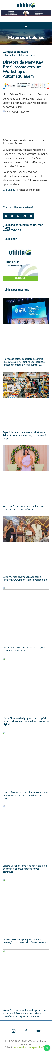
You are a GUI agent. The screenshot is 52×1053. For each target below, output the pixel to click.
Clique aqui (9, 189)
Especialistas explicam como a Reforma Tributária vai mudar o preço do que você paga (24, 435)
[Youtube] (38, 1031)
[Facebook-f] (26, 1031)
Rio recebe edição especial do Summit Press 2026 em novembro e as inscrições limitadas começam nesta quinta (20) (24, 361)
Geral (15, 55)
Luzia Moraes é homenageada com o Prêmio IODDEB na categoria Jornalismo (25, 578)
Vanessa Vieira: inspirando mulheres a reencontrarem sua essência (23, 507)
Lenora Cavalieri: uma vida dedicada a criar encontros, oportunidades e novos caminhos (25, 868)
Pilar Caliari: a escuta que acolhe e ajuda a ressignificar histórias (25, 649)
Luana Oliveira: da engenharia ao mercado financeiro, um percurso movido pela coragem (25, 794)
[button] (26, 25)
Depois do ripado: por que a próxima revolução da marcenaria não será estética (25, 941)
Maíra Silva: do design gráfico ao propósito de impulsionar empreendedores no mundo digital (26, 721)
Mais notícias (27, 55)
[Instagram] (13, 1031)
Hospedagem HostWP (35, 1047)
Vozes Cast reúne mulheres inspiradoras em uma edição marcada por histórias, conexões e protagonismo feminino (24, 1013)
